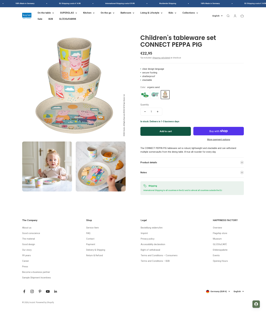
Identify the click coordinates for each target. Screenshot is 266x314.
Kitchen (87, 12)
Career (25, 261)
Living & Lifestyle (149, 12)
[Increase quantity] (157, 111)
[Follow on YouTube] (48, 291)
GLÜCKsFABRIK (67, 19)
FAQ (88, 233)
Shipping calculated (161, 58)
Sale (40, 19)
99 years (26, 255)
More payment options (218, 139)
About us (26, 227)
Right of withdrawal (150, 249)
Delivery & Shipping (95, 249)
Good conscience (31, 233)
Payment (90, 244)
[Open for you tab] (256, 304)
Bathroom (126, 12)
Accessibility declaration (153, 244)
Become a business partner (36, 272)
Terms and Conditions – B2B (155, 261)
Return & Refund (94, 255)
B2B (50, 19)
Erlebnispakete (220, 249)
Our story (27, 249)
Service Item (92, 227)
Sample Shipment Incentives (36, 277)
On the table (44, 12)
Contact (90, 238)
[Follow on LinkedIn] (56, 291)
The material (28, 238)
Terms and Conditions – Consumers (159, 255)
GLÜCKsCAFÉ (220, 244)
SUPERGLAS (67, 12)
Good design (28, 244)
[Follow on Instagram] (32, 291)
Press (25, 266)
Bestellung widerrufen (152, 227)
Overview (217, 227)
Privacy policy (147, 238)
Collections (188, 12)
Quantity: (144, 104)
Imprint (144, 233)
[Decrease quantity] (145, 111)
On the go (106, 12)
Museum (217, 238)
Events (216, 255)
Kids (171, 12)
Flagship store (220, 233)
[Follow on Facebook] (24, 291)
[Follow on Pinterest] (40, 291)
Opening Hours (220, 261)
